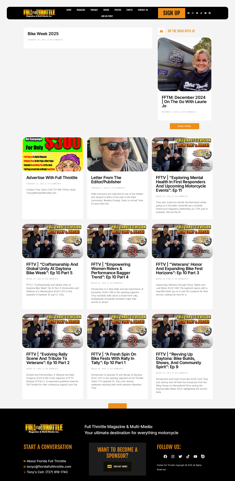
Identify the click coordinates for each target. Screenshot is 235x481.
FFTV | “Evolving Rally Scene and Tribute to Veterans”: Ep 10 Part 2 (48, 358)
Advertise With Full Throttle (52, 177)
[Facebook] (188, 13)
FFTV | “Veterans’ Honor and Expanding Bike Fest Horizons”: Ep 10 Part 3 (179, 268)
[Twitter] (197, 13)
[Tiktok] (201, 13)
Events (129, 10)
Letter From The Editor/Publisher (106, 179)
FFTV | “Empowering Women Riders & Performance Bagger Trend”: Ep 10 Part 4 (110, 270)
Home (69, 10)
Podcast (94, 10)
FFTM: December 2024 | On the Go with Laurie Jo (184, 101)
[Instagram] (193, 13)
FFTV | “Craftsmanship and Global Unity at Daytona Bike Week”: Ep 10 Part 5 (52, 268)
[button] (117, 406)
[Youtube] (205, 13)
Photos (118, 10)
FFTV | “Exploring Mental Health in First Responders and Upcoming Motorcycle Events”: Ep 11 (181, 184)
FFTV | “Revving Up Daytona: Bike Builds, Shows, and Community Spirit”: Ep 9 (178, 360)
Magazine (81, 10)
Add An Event (107, 16)
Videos (106, 10)
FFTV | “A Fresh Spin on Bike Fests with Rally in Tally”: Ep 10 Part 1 (113, 358)
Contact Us (143, 10)
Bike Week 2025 (43, 33)
